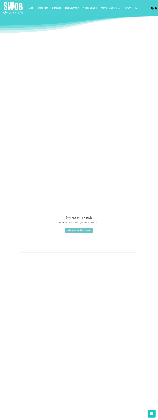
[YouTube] (3, 416)
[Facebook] (156, 8)
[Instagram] (152, 8)
